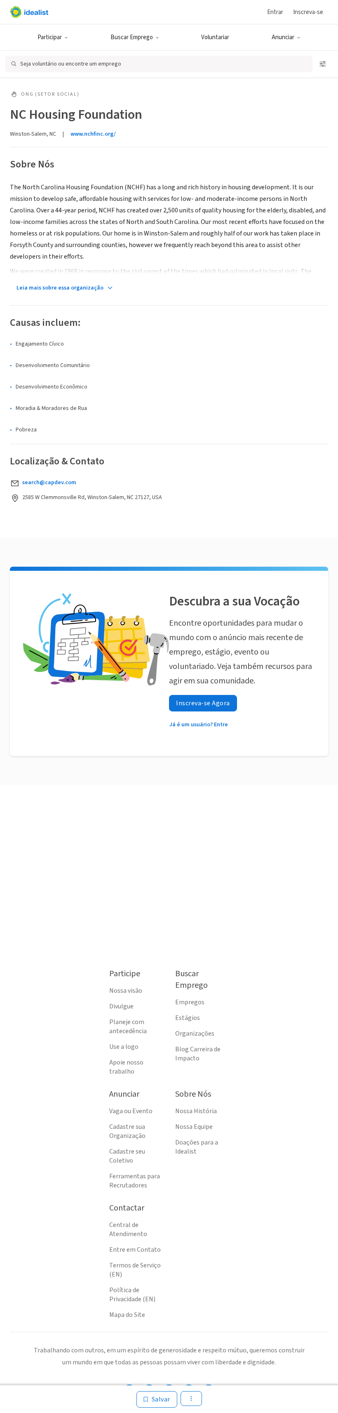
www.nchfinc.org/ (93, 134)
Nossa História (196, 1111)
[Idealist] (29, 12)
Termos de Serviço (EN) (135, 1270)
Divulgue (121, 1006)
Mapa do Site (127, 1314)
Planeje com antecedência (128, 1026)
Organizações (194, 1033)
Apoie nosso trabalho (126, 1067)
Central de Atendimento (128, 1229)
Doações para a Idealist (196, 1147)
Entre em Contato (135, 1249)
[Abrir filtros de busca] (322, 64)
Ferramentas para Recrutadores (134, 1181)
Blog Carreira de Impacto (198, 1054)
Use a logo (123, 1046)
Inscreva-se (308, 12)
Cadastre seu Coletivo (127, 1156)
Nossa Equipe (194, 1126)
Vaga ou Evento (131, 1111)
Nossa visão (125, 990)
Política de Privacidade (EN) (132, 1295)
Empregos (189, 1002)
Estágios (187, 1017)
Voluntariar (215, 37)
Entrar (275, 12)
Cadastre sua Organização (127, 1131)
